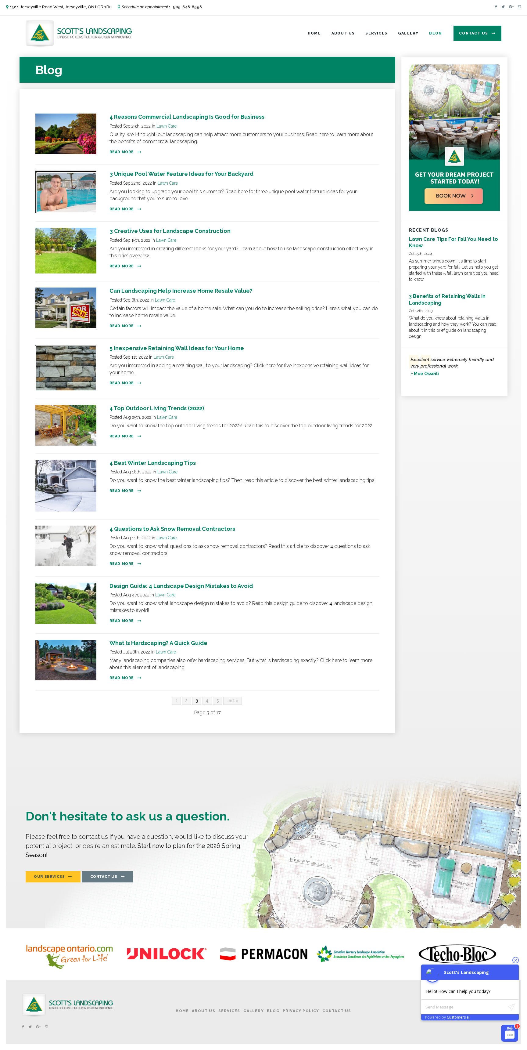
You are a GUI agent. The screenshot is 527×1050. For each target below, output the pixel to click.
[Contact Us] (454, 209)
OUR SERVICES (49, 876)
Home (314, 33)
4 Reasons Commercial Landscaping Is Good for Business (186, 117)
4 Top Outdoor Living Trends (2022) (156, 408)
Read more (121, 152)
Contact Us (473, 33)
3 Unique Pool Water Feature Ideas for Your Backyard (181, 174)
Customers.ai (458, 1017)
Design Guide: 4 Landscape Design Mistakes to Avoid (181, 586)
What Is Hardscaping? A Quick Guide (158, 643)
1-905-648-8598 (185, 7)
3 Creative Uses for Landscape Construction (170, 231)
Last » (232, 700)
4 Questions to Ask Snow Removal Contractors (172, 529)
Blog (435, 33)
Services (376, 33)
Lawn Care (166, 126)
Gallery (408, 33)
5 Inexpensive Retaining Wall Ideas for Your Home (176, 348)
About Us (343, 33)
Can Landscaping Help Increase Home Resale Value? (181, 291)
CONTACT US (103, 876)
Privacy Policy (301, 1011)
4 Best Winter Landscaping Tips (152, 463)
